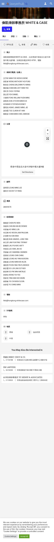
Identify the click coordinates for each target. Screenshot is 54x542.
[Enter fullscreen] (47, 138)
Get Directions (27, 172)
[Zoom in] (47, 130)
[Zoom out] (47, 134)
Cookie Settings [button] (10, 536)
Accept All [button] (24, 536)
